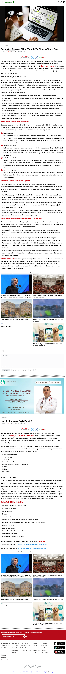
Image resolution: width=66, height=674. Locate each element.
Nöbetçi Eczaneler (17, 648)
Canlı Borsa (25, 643)
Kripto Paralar (37, 650)
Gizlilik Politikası (27, 672)
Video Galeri (44, 645)
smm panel (15, 652)
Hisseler (35, 648)
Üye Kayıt (3, 657)
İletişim (20, 672)
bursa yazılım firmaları (19, 272)
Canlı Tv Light (4, 648)
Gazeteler (44, 650)
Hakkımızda (15, 672)
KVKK (37, 672)
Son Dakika (15, 650)
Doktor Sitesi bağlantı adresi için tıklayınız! (32, 548)
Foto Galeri (44, 643)
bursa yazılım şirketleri (32, 272)
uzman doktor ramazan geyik (32, 551)
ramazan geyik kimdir (17, 551)
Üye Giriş (3, 655)
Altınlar (35, 643)
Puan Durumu (25, 648)
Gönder (6, 370)
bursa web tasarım (6, 272)
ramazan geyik (5, 551)
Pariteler (35, 652)
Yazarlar (43, 648)
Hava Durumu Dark (6, 643)
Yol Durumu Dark (5, 645)
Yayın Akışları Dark (17, 645)
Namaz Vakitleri (26, 645)
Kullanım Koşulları (43, 672)
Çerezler (33, 672)
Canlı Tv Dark (15, 643)
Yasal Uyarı (51, 672)
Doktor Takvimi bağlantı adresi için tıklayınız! (33, 544)
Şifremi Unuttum (5, 660)
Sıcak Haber (44, 652)
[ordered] (23, 370)
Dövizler (35, 645)
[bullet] (25, 370)
